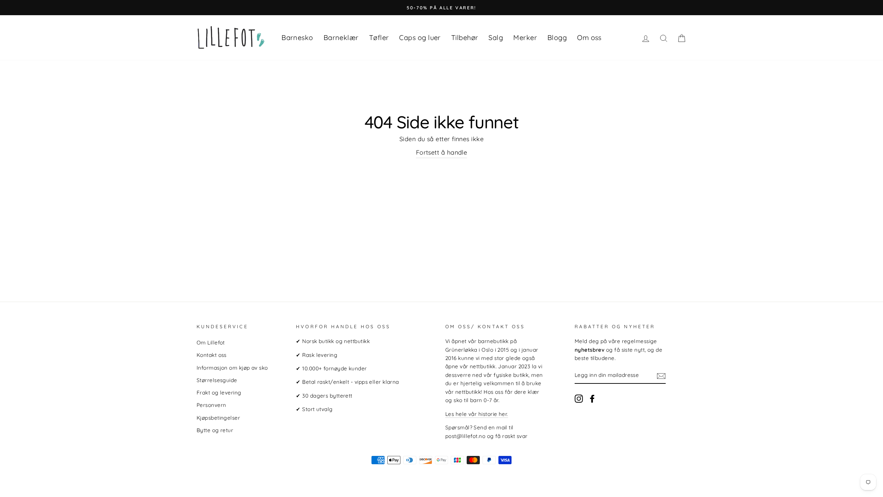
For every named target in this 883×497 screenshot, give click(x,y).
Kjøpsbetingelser (218, 418)
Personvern (211, 405)
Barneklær (341, 37)
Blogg (557, 37)
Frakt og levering (219, 392)
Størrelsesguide (217, 380)
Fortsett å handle (441, 152)
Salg (495, 37)
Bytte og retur (215, 430)
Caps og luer (419, 37)
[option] (441, 7)
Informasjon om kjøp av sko (232, 367)
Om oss (589, 37)
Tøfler (379, 37)
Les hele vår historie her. (476, 414)
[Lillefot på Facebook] (592, 398)
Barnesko (297, 37)
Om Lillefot (211, 342)
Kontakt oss (212, 355)
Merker (525, 37)
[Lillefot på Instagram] (579, 398)
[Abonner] (661, 376)
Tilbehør (464, 37)
